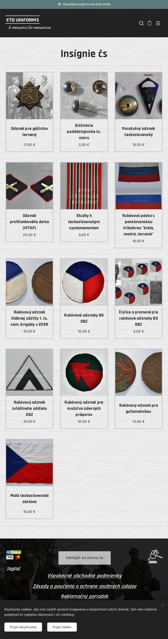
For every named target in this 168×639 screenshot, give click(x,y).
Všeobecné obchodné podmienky (84, 576)
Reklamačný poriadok (84, 596)
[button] (140, 23)
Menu (158, 23)
